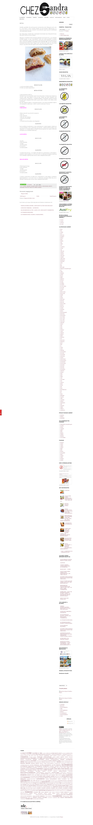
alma (61, 230)
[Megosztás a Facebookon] (39, 184)
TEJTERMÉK (35, 792)
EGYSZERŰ (33, 186)
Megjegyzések (70, 723)
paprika (61, 335)
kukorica (61, 310)
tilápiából (61, 433)
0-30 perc (61, 221)
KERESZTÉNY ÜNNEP (58, 776)
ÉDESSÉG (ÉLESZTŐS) (58, 758)
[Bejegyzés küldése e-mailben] (34, 184)
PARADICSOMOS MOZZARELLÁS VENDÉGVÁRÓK (68, 539)
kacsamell (62, 289)
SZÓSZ (53, 790)
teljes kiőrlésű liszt (63, 389)
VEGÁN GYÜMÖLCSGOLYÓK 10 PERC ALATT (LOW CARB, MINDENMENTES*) (68, 511)
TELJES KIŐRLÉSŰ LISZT (46, 792)
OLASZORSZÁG (63, 713)
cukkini (61, 243)
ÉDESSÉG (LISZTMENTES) (25, 759)
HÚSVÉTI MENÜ (34, 775)
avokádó (61, 232)
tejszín (61, 388)
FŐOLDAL (62, 33)
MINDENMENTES (46, 782)
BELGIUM (62, 705)
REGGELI (60, 785)
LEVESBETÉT (64, 779)
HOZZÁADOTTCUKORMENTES (27, 772)
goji (60, 270)
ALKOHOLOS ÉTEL (69, 753)
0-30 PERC (24, 186)
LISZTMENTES (25, 780)
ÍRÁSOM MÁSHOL (43, 775)
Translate (67, 30)
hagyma (61, 275)
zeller (61, 404)
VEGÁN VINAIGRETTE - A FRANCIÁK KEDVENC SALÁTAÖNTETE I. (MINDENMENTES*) (66, 546)
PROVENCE (49, 784)
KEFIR (32, 776)
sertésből (61, 460)
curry (61, 245)
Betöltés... (60, 695)
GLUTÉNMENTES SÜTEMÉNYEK (42, 766)
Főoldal (37, 196)
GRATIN (71, 767)
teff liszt (61, 385)
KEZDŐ (21, 777)
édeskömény (62, 261)
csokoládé (62, 256)
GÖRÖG (68, 767)
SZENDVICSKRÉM (35, 790)
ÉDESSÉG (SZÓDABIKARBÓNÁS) (52, 759)
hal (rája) (61, 281)
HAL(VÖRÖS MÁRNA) (41, 771)
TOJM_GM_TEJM (66, 796)
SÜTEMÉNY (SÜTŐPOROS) (63, 788)
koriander (61, 307)
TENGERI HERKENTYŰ (64, 792)
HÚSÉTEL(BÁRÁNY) (40, 772)
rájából (61, 430)
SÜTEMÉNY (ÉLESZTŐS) (46, 788)
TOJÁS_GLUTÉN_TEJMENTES (39, 796)
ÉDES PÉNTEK (46, 758)
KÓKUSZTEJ (42, 777)
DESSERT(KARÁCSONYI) (25, 758)
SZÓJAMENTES (49, 790)
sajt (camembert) (63, 351)
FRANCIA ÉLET (70, 762)
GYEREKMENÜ (39, 768)
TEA (72, 790)
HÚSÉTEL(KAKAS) (23, 773)
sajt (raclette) (62, 364)
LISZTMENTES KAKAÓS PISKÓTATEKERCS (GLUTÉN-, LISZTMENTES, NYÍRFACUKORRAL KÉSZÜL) (66, 634)
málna (61, 325)
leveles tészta (62, 321)
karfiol (61, 296)
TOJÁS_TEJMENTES (48, 796)
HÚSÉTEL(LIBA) (37, 773)
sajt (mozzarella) (63, 363)
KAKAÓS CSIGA (55, 775)
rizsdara (61, 347)
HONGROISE (71, 771)
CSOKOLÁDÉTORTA (47, 756)
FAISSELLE (63, 760)
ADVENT (60, 753)
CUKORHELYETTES (69, 755)
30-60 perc (62, 222)
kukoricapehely (62, 315)
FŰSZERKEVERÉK (57, 763)
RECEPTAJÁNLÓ (26, 785)
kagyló (61, 290)
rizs (60, 345)
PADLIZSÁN (64, 783)
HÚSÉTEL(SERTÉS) (58, 773)
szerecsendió (62, 379)
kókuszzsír (62, 306)
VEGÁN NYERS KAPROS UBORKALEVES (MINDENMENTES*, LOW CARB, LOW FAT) (66, 498)
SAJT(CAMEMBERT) (28, 786)
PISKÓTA (28, 784)
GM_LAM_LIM (23, 767)
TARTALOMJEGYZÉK (64, 35)
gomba (61, 271)
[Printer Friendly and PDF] (23, 184)
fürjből (61, 448)
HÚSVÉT (29, 775)
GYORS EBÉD (46, 17)
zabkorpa (61, 401)
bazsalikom (62, 236)
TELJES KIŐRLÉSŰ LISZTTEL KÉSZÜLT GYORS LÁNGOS (66, 560)
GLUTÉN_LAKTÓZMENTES (45, 765)
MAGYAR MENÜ (42, 780)
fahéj (61, 265)
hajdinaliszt (62, 278)
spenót (61, 375)
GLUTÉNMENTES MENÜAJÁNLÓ (27, 766)
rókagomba (62, 350)
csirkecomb (62, 251)
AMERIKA (24, 754)
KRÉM (71, 777)
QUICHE (66, 784)
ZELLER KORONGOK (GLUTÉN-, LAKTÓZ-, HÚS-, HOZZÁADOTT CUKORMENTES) (37, 210)
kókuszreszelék (62, 303)
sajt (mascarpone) (63, 360)
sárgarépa (61, 372)
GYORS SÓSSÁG (40, 770)
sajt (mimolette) (62, 361)
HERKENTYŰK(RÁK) (62, 771)
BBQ (29, 755)
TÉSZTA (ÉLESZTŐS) (38, 793)
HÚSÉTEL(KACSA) (70, 772)
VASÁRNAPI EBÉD (56, 797)
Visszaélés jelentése (63, 688)
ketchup (61, 297)
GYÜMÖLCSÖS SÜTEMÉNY (57, 770)
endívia (61, 262)
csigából (61, 445)
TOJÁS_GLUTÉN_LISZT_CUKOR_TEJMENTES (44, 794)
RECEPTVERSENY (32, 785)
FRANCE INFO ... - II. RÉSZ (65, 569)
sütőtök (61, 376)
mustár (61, 328)
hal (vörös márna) (63, 286)
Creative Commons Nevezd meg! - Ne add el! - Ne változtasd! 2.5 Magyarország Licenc (65, 731)
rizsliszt (61, 348)
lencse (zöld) (62, 319)
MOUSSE (56, 781)
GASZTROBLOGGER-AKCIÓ (24, 765)
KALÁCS (59, 775)
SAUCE (51, 786)
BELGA (32, 755)
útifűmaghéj (62, 395)
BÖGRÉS (51, 755)
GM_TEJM (45, 767)
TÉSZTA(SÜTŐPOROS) (64, 793)
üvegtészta (62, 396)
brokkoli (61, 238)
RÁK (68, 784)
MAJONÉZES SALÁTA (54, 780)
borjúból (61, 444)
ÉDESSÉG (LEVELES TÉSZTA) (68, 758)
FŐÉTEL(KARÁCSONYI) (37, 762)
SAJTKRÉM (44, 786)
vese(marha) (62, 399)
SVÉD (31, 790)
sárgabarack (62, 370)
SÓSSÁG (71, 786)
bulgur (61, 239)
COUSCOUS (63, 755)
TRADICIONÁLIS (23, 797)
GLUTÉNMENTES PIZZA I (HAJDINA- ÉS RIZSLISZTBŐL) (32, 214)
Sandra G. (61, 728)
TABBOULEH (61, 790)
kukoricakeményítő (63, 312)
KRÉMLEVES (23, 779)
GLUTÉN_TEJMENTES (56, 765)
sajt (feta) (61, 357)
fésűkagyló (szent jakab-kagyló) (65, 268)
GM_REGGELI (29, 767)
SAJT (70, 785)
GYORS (51, 768)
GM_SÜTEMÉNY (40, 767)
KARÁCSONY (69, 775)
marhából (61, 455)
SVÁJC (61, 716)
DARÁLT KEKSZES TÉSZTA (62, 756)
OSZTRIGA (57, 783)
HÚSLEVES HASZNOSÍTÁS (68, 773)
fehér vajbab (62, 267)
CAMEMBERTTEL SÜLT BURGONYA (68, 523)
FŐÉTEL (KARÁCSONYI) (29, 762)
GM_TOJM (49, 767)
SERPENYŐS (55, 786)
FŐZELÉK (43, 762)
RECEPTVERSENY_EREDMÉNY (42, 785)
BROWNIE (55, 755)
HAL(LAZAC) (64, 770)
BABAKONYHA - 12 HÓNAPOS (61, 754)
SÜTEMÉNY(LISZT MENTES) (31, 789)
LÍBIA (61, 708)
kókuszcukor (62, 299)
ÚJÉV (31, 797)
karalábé (61, 294)
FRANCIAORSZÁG (64, 707)
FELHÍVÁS (66, 760)
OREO (54, 783)
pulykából (62, 458)
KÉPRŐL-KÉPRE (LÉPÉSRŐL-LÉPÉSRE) (47, 776)
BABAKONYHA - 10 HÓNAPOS (51, 754)
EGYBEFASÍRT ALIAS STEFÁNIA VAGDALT (64, 639)
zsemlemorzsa (62, 410)
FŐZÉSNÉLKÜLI (48, 762)
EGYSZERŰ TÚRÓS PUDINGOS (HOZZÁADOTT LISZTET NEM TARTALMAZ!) (66, 577)
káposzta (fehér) (63, 291)
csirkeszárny (62, 255)
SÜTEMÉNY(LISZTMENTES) (40, 789)
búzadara (61, 240)
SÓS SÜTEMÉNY (66, 786)
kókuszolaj (62, 302)
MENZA (29, 781)
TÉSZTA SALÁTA (55, 793)
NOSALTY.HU (31, 783)
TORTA (71, 796)
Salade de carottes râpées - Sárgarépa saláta (64, 598)
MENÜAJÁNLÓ (24, 782)
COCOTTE (59, 755)
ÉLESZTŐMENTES (44, 760)
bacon (61, 233)
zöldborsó (62, 408)
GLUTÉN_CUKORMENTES (34, 765)
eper (61, 264)
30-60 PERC (35, 753)
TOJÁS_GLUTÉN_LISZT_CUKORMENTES (64, 794)
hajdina (61, 277)
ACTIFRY (68, 17)
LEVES (59, 779)
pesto (61, 338)
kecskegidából (62, 452)
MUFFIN (59, 781)
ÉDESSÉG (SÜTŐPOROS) (38, 759)
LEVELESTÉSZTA (53, 779)
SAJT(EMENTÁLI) (39, 786)
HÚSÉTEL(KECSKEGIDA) (31, 773)
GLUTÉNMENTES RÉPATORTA (27, 212)
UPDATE (35, 797)
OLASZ (51, 783)
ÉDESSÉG (51, 758)
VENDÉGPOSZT (22, 798)
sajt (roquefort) (62, 369)
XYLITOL (34, 798)
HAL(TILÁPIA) (70, 770)
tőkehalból (62, 436)
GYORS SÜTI (52, 17)
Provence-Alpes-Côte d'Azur (56, 784)
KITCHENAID (32, 777)
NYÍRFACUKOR (42, 783)
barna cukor (62, 235)
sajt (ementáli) (62, 354)
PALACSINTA (68, 783)
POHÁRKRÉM (42, 784)
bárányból (62, 442)
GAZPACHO (67, 490)
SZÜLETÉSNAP (57, 790)
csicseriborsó (62, 246)
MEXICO (62, 711)
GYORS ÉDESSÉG (45, 186)
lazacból (61, 427)
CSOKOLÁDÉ (39, 756)
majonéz (61, 324)
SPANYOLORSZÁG (64, 714)
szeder (61, 377)
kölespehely (62, 309)
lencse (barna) (62, 316)
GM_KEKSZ (57, 766)
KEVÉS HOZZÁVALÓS (58, 17)
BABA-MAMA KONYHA (40, 754)
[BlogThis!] (37, 184)
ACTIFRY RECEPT (54, 753)
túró (61, 392)
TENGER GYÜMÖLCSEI (56, 792)
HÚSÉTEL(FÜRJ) (63, 772)
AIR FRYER (64, 753)
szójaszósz (62, 382)
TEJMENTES (35, 17)
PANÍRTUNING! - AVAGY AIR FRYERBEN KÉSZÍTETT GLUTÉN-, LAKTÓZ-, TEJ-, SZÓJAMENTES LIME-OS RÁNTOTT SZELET (65, 532)
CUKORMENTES (24, 757)
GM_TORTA (53, 767)
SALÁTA (48, 786)
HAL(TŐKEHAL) (31, 771)
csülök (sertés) (62, 258)
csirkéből (61, 447)
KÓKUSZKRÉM (37, 777)
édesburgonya (62, 259)
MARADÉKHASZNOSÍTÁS (62, 780)
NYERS (38, 783)
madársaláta (62, 322)
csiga (61, 249)
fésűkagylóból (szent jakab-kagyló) (66, 424)
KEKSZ (34, 776)
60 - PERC (40, 753)
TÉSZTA (30, 793)
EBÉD (41, 758)
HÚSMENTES (23, 775)
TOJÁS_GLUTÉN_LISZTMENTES (26, 796)
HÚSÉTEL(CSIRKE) (55, 772)
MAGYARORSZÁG (63, 710)
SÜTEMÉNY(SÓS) (47, 789)
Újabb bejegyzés (23, 196)
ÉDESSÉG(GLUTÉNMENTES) (25, 760)
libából (61, 454)
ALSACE (21, 754)
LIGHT (72, 779)
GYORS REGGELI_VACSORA (31, 770)
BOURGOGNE (46, 755)
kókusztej (61, 305)
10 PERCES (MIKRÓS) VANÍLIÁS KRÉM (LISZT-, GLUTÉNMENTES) (65, 566)
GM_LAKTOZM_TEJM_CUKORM (66, 766)
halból (61, 449)
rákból (61, 431)
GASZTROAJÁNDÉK (69, 763)
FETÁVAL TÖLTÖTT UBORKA (67, 504)
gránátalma (62, 273)
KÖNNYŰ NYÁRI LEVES (53, 777)
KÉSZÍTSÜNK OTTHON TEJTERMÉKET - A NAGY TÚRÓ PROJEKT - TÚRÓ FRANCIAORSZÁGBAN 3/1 (65, 643)
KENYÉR (37, 776)
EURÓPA (59, 760)
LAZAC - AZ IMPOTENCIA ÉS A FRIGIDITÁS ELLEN (66, 552)
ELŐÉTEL (62, 415)
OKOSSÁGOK (48, 783)
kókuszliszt (62, 300)
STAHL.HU (34, 788)
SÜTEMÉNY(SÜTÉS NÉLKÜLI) (55, 789)
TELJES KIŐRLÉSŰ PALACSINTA (64, 626)
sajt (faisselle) (62, 356)
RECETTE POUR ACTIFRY (53, 785)
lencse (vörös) (62, 318)
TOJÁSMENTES (40, 17)
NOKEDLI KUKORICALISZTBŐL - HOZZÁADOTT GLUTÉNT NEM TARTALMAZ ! (37, 205)
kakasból (61, 451)
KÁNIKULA (64, 775)
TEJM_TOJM (22, 792)
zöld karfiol (62, 405)
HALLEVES (49, 771)
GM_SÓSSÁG (35, 767)
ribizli (61, 344)
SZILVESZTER (42, 790)
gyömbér (61, 274)
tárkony (61, 383)
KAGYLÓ (50, 775)
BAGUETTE (26, 755)
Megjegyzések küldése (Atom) (29, 198)
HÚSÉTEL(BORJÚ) (48, 772)
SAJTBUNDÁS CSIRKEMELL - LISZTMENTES (30, 207)
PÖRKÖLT (45, 784)
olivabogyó (62, 329)
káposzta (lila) (62, 293)
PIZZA (34, 784)
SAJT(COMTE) (34, 786)
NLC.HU (21, 783)
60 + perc (61, 224)
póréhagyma (62, 341)
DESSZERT (28, 186)
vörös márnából (62, 437)
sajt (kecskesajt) (62, 359)
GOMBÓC (64, 767)
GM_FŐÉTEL (51, 766)
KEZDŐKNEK (26, 777)
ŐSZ (28, 187)
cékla (61, 242)
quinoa (61, 342)
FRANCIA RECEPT (35, 763)
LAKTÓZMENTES (28, 17)
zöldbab (61, 407)
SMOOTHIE (60, 786)
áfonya (61, 229)
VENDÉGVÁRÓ (29, 798)
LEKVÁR (47, 779)
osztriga (61, 331)
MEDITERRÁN (70, 780)
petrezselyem (62, 340)
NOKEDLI (26, 783)
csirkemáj (61, 252)
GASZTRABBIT (63, 763)
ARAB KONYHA (29, 754)
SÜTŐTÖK (26, 790)
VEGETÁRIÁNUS (69, 797)
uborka (61, 393)
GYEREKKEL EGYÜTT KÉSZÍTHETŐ (27, 768)
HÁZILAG (55, 771)
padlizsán (61, 334)
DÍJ (37, 758)
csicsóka (61, 248)
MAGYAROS (22, 187)
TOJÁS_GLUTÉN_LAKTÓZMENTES (25, 794)
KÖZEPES (68, 777)
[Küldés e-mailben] (36, 184)
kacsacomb (62, 287)
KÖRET (64, 777)
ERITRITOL (54, 760)
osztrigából (62, 428)
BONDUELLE (41, 755)
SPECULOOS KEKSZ (29, 788)
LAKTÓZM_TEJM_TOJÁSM (31, 779)
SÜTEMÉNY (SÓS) (54, 788)
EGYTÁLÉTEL (39, 760)
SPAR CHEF (22, 788)
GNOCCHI (58, 767)
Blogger (61, 816)
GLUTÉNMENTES (22, 17)
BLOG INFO (36, 755)
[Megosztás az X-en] (38, 184)
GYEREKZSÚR (46, 768)
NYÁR (26, 187)
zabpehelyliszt (62, 402)
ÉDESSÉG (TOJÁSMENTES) (66, 759)
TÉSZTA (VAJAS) (47, 793)
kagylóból (62, 425)
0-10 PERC (22, 753)
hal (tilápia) (62, 283)
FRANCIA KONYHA (25, 763)
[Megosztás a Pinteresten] (40, 184)
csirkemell (62, 254)
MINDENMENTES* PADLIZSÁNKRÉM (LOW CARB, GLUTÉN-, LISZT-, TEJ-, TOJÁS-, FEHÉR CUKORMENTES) (66, 518)
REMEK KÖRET (65, 785)
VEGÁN (64, 17)
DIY (38, 758)
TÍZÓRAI (35, 187)
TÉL (33, 187)
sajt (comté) (62, 353)
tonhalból (61, 434)
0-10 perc (61, 219)
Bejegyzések (70, 721)
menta (61, 326)
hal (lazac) (62, 280)
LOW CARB (32, 780)
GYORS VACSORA (47, 770)
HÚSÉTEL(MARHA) (45, 773)
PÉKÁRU (25, 784)
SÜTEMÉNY (39, 788)
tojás (61, 391)
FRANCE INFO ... (53, 762)
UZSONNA (39, 187)
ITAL (47, 775)
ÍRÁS (38, 775)
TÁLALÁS (65, 790)
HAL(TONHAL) (23, 771)
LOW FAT (37, 780)
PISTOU (31, 784)
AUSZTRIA (62, 704)
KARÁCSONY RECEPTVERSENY (25, 776)
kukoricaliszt (62, 313)
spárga (61, 373)
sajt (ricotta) (62, 366)
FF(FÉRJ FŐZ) (70, 760)
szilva (61, 380)
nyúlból (61, 457)
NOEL (24, 783)
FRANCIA (40, 186)
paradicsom (62, 337)
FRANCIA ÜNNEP (43, 763)
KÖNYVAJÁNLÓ (60, 777)
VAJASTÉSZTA (50, 797)
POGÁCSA (37, 784)
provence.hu (63, 784)
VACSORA (44, 797)
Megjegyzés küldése (24, 193)
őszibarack (62, 332)
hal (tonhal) (62, 284)
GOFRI (61, 767)
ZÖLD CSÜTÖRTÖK (39, 798)
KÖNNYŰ (50, 186)
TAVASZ (30, 187)
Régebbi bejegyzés (53, 196)
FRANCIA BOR (64, 762)
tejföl (61, 386)
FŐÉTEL (36, 186)
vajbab (61, 398)
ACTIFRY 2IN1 (48, 753)
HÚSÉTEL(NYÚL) (52, 773)
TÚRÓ (29, 797)
